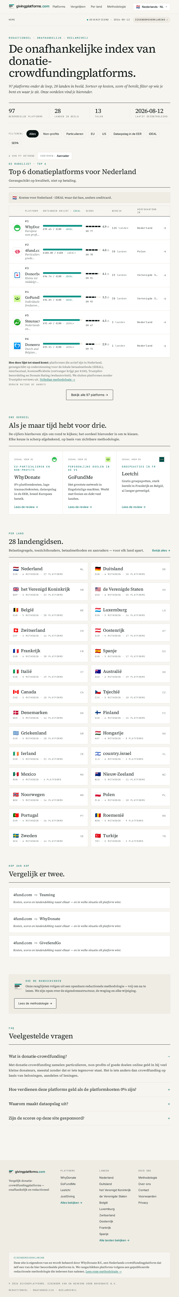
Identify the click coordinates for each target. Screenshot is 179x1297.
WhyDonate (68, 1177)
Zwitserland (107, 1215)
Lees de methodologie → (35, 1003)
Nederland (106, 1177)
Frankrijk (105, 1227)
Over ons (144, 1184)
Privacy (143, 1202)
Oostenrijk (106, 1221)
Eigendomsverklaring (151, 19)
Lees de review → (26, 507)
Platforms (59, 6)
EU (93, 134)
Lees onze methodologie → (104, 1271)
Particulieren (74, 134)
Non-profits (51, 134)
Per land (96, 6)
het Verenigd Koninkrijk (115, 1190)
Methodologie (116, 6)
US (104, 134)
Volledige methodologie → (57, 379)
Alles (32, 134)
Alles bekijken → (71, 1202)
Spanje (103, 1234)
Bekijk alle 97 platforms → (89, 395)
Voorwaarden (147, 1196)
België (103, 1202)
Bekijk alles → (161, 550)
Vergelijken (78, 6)
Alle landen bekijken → (114, 1240)
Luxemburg (107, 1209)
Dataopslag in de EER (127, 134)
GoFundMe (68, 1184)
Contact (143, 1190)
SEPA (15, 143)
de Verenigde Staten (113, 1196)
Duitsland (105, 1184)
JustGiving (67, 1196)
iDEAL (153, 134)
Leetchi (65, 1190)
